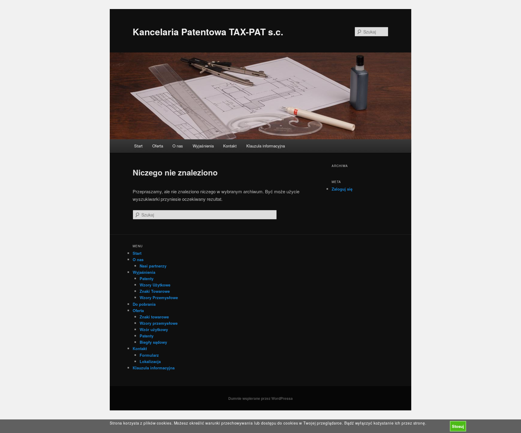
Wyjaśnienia (203, 146)
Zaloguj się (342, 189)
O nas (177, 146)
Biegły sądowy (153, 342)
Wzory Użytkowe (155, 285)
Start (138, 146)
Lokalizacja (150, 361)
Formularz (149, 355)
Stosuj (458, 426)
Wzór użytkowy (154, 329)
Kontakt (230, 146)
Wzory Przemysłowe (159, 297)
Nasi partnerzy (153, 266)
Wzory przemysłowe (159, 323)
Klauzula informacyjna (265, 146)
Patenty (146, 278)
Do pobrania (144, 304)
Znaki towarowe (154, 317)
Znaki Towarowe (155, 291)
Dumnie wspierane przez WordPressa (260, 398)
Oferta (157, 146)
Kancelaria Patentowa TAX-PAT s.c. (208, 31)
